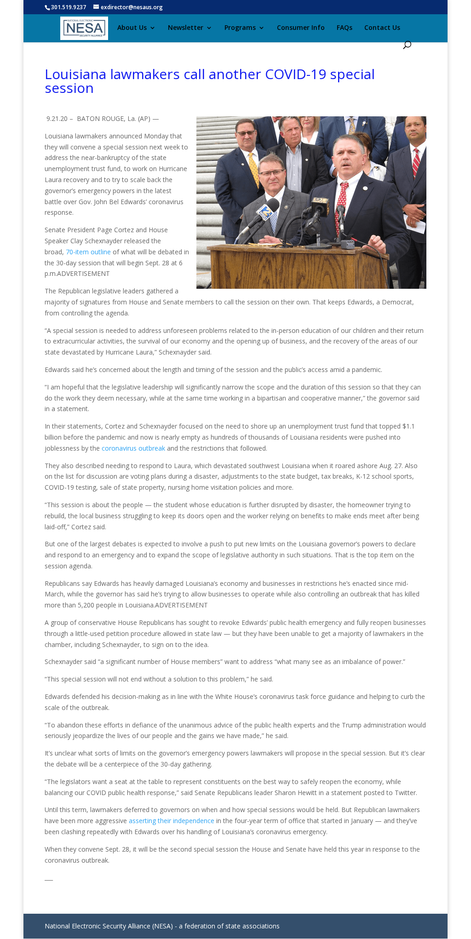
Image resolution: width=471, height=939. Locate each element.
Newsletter (185, 28)
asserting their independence (171, 820)
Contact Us (382, 28)
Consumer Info (301, 28)
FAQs (344, 28)
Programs (240, 28)
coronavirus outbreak (133, 448)
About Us (132, 28)
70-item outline (88, 251)
